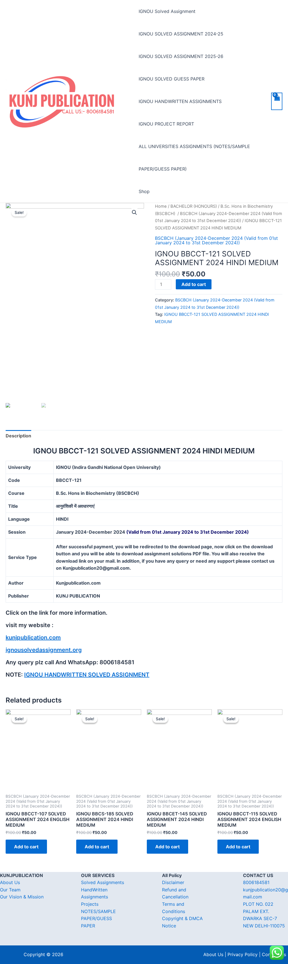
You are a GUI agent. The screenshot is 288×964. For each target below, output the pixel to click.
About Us (10, 882)
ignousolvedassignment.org (44, 650)
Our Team (10, 890)
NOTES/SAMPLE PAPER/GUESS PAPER (98, 919)
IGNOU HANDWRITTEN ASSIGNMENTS (180, 101)
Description (18, 436)
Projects (89, 904)
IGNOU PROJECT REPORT (166, 124)
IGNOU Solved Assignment (167, 11)
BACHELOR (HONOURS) (193, 206)
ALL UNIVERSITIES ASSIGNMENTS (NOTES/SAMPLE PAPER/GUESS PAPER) (194, 158)
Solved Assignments (102, 882)
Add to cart (193, 284)
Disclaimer (173, 882)
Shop (144, 191)
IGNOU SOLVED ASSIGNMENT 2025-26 (181, 56)
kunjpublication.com (33, 637)
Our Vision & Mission (22, 897)
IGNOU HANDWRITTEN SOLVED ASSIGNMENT (86, 674)
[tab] (18, 436)
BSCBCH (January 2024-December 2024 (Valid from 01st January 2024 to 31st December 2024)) (216, 240)
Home (161, 206)
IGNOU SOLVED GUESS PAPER (171, 79)
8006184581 (256, 882)
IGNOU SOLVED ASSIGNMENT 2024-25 (181, 34)
